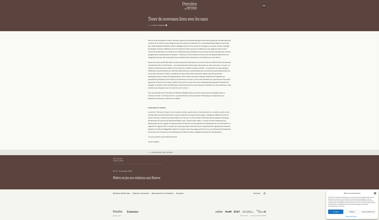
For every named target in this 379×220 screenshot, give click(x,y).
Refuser (352, 212)
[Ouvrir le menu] (264, 6)
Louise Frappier (158, 25)
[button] (375, 193)
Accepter (336, 212)
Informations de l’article (162, 152)
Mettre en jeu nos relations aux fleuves (136, 178)
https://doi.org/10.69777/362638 (258, 215)
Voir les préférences (368, 212)
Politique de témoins (351, 216)
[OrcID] (166, 25)
